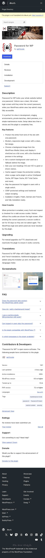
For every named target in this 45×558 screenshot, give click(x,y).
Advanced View (8, 411)
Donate (27, 499)
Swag (27, 503)
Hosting (5, 481)
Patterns (27, 485)
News (4, 477)
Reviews (7, 70)
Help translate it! (37, 15)
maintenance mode (36, 397)
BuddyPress (8, 520)
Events (26, 495)
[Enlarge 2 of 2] (40, 275)
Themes (27, 477)
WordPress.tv (8, 503)
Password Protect (36, 401)
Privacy (5, 485)
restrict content (30, 405)
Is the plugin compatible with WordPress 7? (18, 330)
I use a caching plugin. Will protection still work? (11, 316)
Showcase (28, 474)
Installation (8, 75)
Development (9, 81)
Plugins (26, 481)
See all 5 (40, 392)
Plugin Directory (7, 9)
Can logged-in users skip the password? (17, 324)
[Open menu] (41, 3)
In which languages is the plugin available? (18, 337)
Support (7, 86)
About (4, 474)
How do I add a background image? (16, 309)
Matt (5, 513)
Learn (4, 492)
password (26, 401)
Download (7, 56)
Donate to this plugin (10, 461)
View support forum (9, 442)
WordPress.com (9, 509)
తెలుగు (9, 530)
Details (7, 64)
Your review (6, 427)
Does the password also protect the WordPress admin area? (14, 302)
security (39, 405)
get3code (20, 49)
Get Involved (29, 492)
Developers (6, 499)
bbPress (6, 517)
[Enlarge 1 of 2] (19, 275)
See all (40, 427)
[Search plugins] (24, 22)
